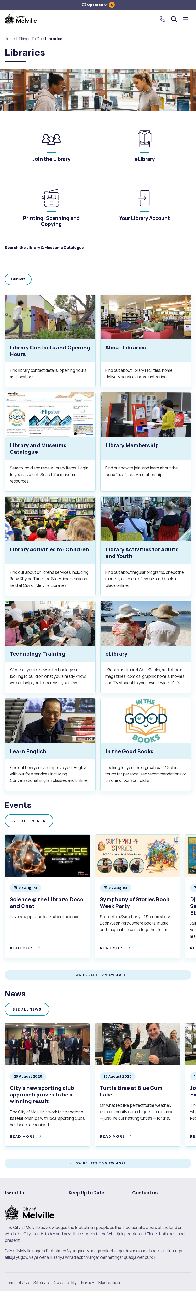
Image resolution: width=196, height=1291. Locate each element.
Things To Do (30, 38)
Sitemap (41, 1282)
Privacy (87, 1282)
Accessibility (65, 1282)
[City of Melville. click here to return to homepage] (29, 1212)
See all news (27, 1009)
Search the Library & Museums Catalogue (44, 247)
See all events (29, 820)
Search (174, 19)
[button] (98, 5)
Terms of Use (17, 1282)
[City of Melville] (21, 19)
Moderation (109, 1282)
